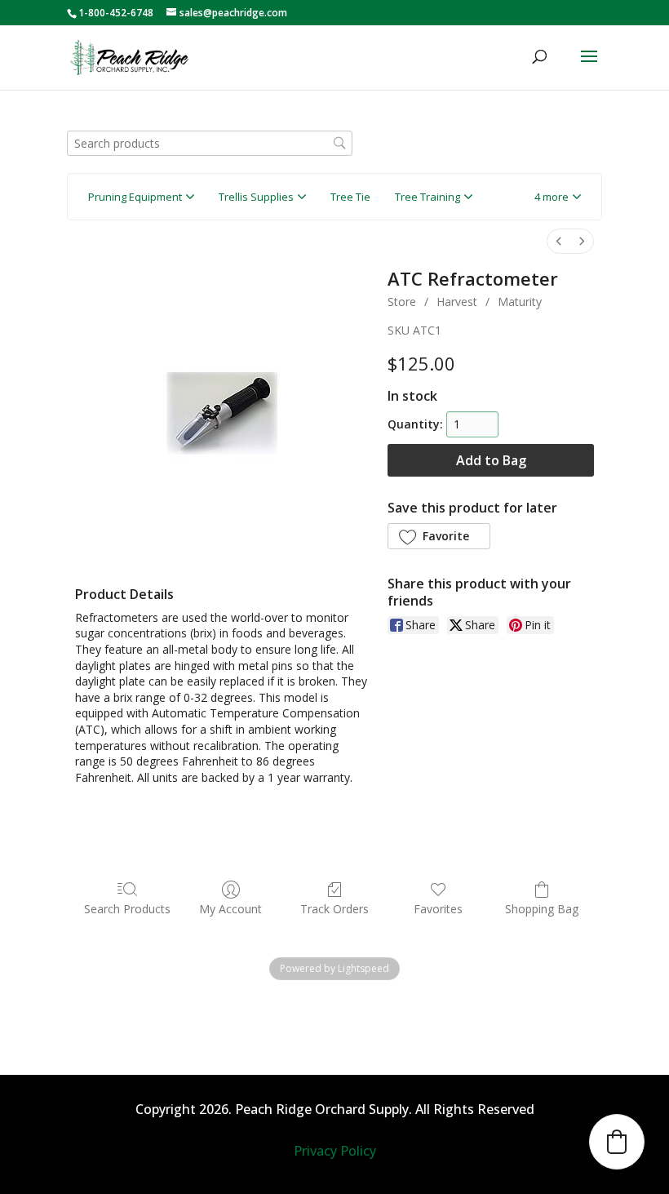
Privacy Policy (335, 1151)
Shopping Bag (541, 909)
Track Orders (334, 909)
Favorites (438, 909)
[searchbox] (209, 143)
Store (402, 301)
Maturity (520, 301)
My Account (230, 909)
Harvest (456, 301)
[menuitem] (558, 241)
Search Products (127, 909)
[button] (557, 196)
